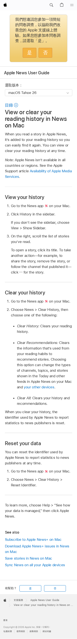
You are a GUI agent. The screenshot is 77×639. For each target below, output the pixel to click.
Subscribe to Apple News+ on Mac (33, 539)
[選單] (72, 5)
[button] (51, 5)
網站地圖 (47, 631)
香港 (5, 620)
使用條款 (20, 631)
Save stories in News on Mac (28, 558)
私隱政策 (7, 631)
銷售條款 (34, 631)
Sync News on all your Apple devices (35, 565)
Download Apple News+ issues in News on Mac (37, 549)
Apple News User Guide (26, 72)
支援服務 (18, 600)
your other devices (39, 387)
